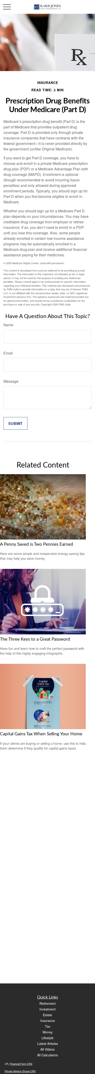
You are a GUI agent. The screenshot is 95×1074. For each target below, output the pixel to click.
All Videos (47, 1049)
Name (8, 324)
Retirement (47, 1003)
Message (10, 381)
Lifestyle (47, 1037)
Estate (47, 1015)
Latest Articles (47, 1043)
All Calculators (47, 1055)
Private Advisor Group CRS (20, 1071)
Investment (47, 1009)
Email (8, 353)
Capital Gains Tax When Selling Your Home (41, 734)
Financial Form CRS (21, 1064)
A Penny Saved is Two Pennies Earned (36, 544)
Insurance (47, 1020)
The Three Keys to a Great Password (35, 639)
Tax (47, 1026)
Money (48, 1032)
